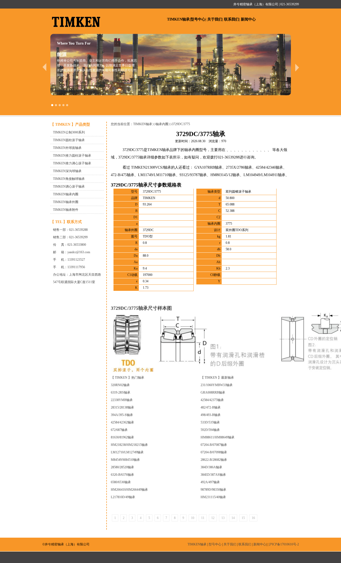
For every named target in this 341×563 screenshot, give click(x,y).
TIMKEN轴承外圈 (65, 202)
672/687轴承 (119, 430)
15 (243, 518)
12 (212, 518)
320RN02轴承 (120, 385)
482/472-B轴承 (211, 407)
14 (233, 518)
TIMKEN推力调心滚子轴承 (72, 163)
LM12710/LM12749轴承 (127, 452)
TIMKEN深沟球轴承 (67, 171)
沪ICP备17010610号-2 (284, 544)
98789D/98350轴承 (213, 489)
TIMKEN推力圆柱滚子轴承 (72, 155)
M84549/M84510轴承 (125, 460)
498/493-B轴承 (211, 415)
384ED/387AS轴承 (213, 475)
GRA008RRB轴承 (213, 392)
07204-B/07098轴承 (214, 452)
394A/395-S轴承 (122, 415)
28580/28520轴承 (122, 467)
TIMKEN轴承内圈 (65, 194)
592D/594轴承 (210, 430)
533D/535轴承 (210, 422)
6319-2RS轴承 (120, 392)
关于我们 (214, 19)
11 (202, 518)
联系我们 (231, 19)
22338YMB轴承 (122, 400)
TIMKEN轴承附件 (65, 210)
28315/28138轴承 (122, 407)
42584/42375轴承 (212, 400)
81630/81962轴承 (122, 437)
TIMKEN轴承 (178, 19)
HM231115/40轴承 (213, 497)
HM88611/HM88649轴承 (217, 437)
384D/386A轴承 (211, 467)
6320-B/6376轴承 (122, 475)
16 (253, 518)
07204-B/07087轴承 (214, 445)
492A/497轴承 (210, 482)
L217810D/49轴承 (123, 497)
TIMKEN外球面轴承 (67, 148)
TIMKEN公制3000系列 (69, 132)
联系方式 (74, 222)
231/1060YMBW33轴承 (217, 385)
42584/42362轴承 (122, 422)
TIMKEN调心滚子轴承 (69, 186)
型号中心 (197, 19)
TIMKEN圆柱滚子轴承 (69, 140)
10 (192, 518)
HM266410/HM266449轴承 (129, 489)
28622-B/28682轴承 (214, 460)
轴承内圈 (162, 124)
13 (223, 518)
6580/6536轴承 (121, 482)
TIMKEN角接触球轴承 (69, 179)
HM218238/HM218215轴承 (129, 445)
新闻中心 (248, 19)
